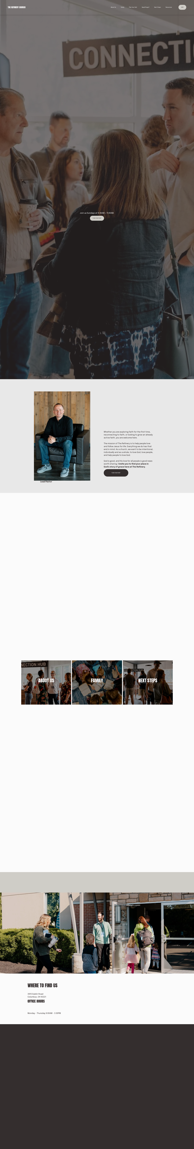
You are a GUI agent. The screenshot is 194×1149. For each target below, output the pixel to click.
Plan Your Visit (133, 7)
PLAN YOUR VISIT (97, 218)
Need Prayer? (145, 7)
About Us (113, 7)
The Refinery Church (16, 7)
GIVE (182, 7)
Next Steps (157, 7)
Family (122, 7)
